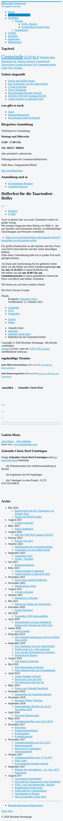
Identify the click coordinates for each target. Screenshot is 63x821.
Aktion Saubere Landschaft (33, 61)
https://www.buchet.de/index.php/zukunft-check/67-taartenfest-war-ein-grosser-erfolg (31, 239)
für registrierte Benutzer (20, 183)
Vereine (19, 21)
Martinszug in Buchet (26, 598)
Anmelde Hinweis (17, 186)
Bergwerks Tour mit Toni (28, 679)
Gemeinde (12, 57)
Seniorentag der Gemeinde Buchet (33, 694)
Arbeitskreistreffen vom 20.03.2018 (34, 721)
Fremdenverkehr (47, 64)
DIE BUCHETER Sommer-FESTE (34, 534)
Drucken (12, 211)
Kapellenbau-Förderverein (35, 27)
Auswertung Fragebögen (28, 778)
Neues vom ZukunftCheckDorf (31, 688)
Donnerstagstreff (23, 745)
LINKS (12, 33)
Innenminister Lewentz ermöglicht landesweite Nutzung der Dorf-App (33, 624)
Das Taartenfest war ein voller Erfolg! (35, 646)
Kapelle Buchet (23, 64)
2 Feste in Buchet (24, 522)
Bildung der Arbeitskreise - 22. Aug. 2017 (37, 769)
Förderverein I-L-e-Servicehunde (32, 649)
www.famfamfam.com (25, 444)
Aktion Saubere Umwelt (28, 676)
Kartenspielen (22, 733)
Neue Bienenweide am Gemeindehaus (35, 670)
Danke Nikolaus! (24, 610)
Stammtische (21, 30)
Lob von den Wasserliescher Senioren (35, 652)
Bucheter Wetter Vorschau (29, 700)
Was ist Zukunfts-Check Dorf (30, 796)
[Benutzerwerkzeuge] (2, 206)
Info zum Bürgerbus (12, 170)
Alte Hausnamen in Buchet (29, 667)
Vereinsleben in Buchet (27, 793)
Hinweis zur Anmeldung (28, 748)
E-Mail (11, 214)
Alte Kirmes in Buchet (27, 661)
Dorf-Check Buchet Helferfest (31, 580)
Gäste (4, 67)
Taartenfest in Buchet (26, 655)
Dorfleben (13, 18)
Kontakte (13, 36)
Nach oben (7, 811)
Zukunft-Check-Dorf (19, 15)
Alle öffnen (8, 441)
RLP (35, 57)
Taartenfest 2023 (23, 555)
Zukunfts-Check (28, 298)
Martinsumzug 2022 (25, 586)
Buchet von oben (24, 540)
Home (11, 12)
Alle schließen (23, 441)
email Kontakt (22, 631)
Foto (10, 67)
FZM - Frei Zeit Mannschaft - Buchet (34, 784)
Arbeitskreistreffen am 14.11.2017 (33, 742)
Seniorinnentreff (23, 751)
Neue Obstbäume (24, 528)
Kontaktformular (23, 736)
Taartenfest (8, 64)
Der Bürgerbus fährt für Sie (29, 682)
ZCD (28, 57)
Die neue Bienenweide (27, 715)
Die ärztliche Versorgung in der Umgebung (37, 781)
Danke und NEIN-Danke (28, 516)
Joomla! (5, 348)
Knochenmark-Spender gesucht (31, 763)
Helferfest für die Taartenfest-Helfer (34, 546)
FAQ (35, 64)
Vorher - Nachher (24, 558)
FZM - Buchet (29, 24)
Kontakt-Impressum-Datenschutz (25, 805)
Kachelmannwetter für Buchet (24, 117)
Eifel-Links (21, 760)
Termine (18, 67)
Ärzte (11, 111)
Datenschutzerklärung (26, 730)
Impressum (14, 39)
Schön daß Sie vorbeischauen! (31, 790)
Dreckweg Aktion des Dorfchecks (33, 604)
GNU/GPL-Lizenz (40, 348)
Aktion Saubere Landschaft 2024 (32, 574)
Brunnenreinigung (24, 564)
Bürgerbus (20, 727)
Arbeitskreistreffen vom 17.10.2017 (34, 757)
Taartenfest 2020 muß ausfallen (31, 616)
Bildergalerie (15, 42)
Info (52, 57)
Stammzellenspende (18, 114)
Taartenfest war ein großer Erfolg (32, 549)
